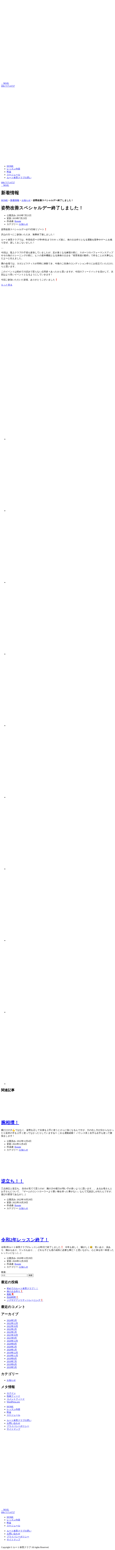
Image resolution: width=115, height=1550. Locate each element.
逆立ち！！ (12, 1181)
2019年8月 (12, 1358)
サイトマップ (13, 1429)
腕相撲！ (10, 1122)
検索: (3, 1272)
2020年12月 (12, 1341)
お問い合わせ (13, 1423)
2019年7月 (12, 1361)
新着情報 (14, 200)
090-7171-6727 (8, 86)
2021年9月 (12, 1338)
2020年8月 (12, 1344)
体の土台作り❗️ (15, 1291)
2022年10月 (12, 1326)
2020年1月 (12, 1350)
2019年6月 (12, 1364)
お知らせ (26, 200)
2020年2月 (12, 1347)
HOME (10, 166)
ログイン (11, 1393)
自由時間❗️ (13, 1297)
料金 (9, 172)
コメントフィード (16, 1399)
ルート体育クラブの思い (19, 177)
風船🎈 (10, 1294)
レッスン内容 (13, 169)
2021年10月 (12, 1335)
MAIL (5, 83)
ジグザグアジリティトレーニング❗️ (25, 1300)
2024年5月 (12, 1320)
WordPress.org (13, 1402)
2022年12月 (12, 1323)
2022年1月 (12, 1332)
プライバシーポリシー (18, 1426)
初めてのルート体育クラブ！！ (22, 1288)
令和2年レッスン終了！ (25, 1239)
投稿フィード (13, 1396)
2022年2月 (12, 1329)
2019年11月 (12, 1355)
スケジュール (13, 174)
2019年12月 (12, 1352)
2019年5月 (12, 1367)
